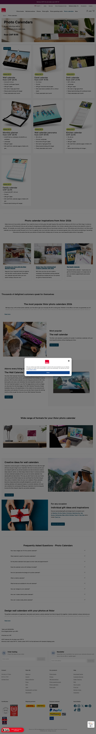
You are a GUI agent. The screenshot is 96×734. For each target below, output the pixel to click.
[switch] (91, 726)
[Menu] (93, 722)
